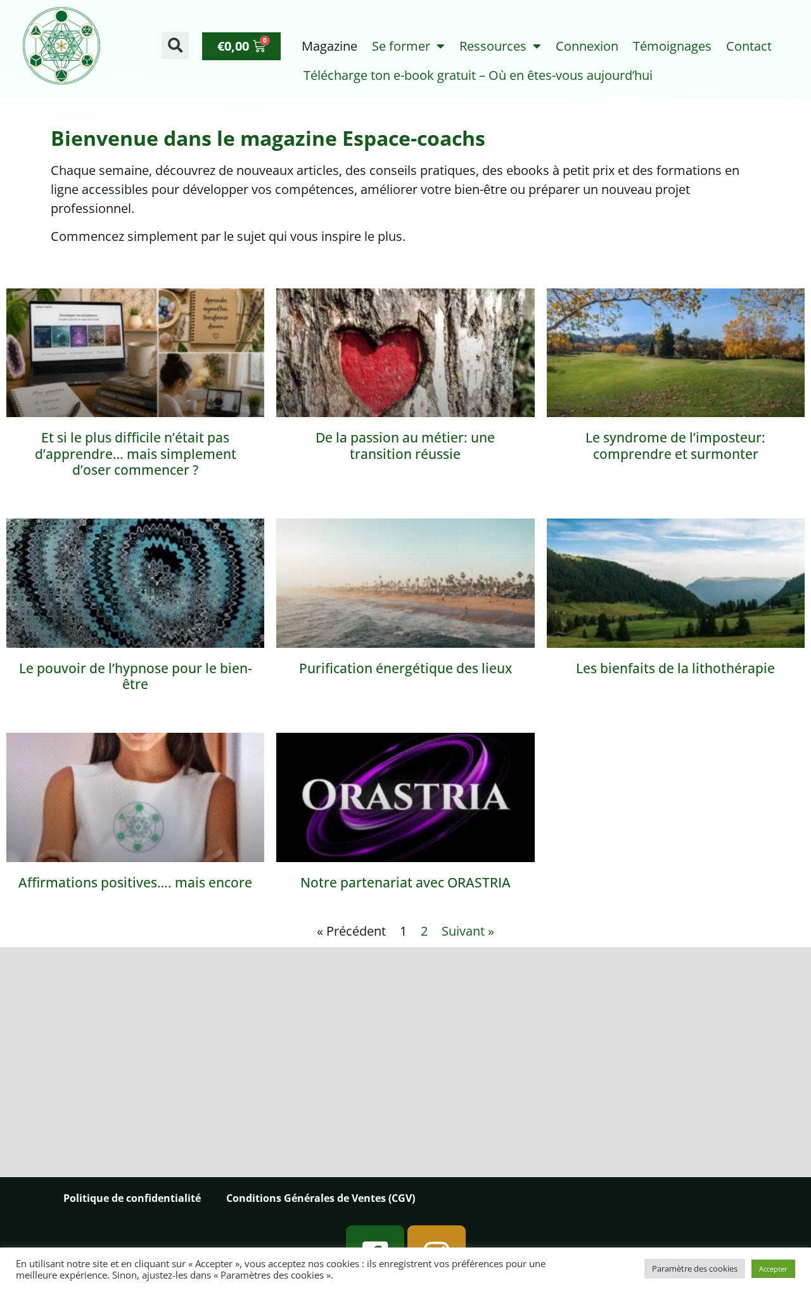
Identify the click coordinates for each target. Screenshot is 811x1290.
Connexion (587, 46)
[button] (175, 45)
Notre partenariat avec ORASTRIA (405, 882)
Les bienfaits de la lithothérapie (675, 668)
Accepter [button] (773, 1269)
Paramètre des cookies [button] (695, 1268)
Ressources (493, 46)
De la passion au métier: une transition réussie (405, 445)
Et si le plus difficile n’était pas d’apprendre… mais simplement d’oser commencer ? (135, 453)
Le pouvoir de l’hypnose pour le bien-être (135, 676)
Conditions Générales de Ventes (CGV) (320, 1198)
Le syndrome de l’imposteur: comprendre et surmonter (675, 445)
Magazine (329, 46)
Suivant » (468, 930)
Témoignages (672, 46)
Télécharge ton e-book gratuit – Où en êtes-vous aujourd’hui (478, 75)
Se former (401, 46)
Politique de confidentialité (132, 1198)
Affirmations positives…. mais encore (135, 882)
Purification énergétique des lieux (405, 668)
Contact (749, 46)
